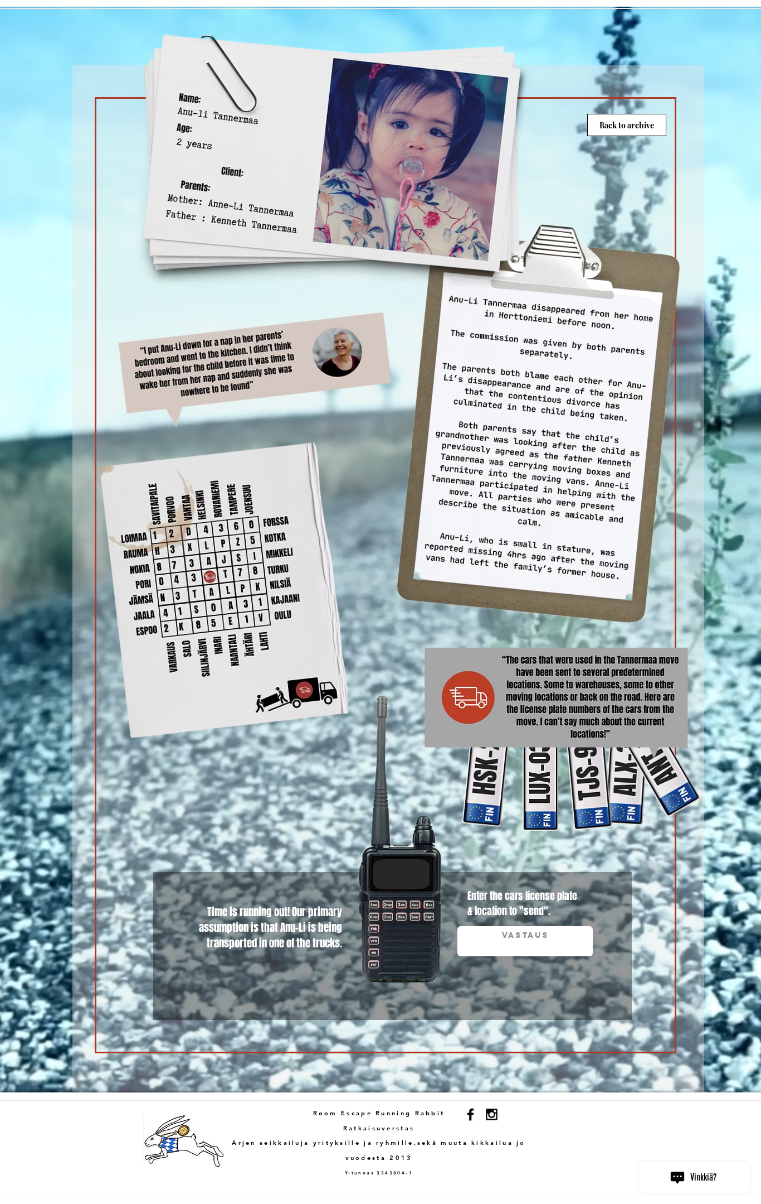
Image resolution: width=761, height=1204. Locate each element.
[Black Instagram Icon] (492, 1114)
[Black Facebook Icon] (470, 1114)
